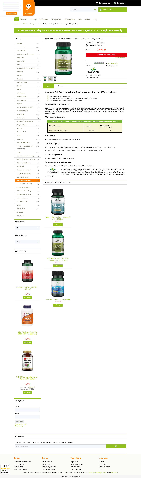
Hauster (19, 75)
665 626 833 (114, 472)
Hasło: (17, 413)
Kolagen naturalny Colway (25, 54)
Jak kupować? (46, 464)
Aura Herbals (21, 50)
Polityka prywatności (49, 467)
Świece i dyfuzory (22, 177)
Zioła (18, 205)
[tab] (48, 86)
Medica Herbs (21, 96)
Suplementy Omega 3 (24, 173)
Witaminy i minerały (24, 180)
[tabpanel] (84, 134)
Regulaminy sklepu (48, 469)
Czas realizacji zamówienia (22, 462)
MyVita (19, 103)
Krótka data (21, 208)
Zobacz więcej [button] (11, 13)
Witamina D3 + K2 (26, 184)
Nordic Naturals (22, 111)
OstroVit (20, 128)
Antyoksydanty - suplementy (26, 159)
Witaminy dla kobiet (23, 187)
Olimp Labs (21, 118)
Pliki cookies (103, 464)
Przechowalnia (75, 467)
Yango (19, 152)
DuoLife (19, 65)
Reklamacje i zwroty (20, 469)
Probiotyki (20, 166)
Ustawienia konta (76, 469)
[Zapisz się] (116, 446)
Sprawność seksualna (24, 170)
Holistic (19, 86)
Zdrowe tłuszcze (22, 198)
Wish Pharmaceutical (24, 142)
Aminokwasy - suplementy (25, 156)
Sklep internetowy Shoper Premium (70, 476)
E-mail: (17, 406)
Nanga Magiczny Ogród (24, 107)
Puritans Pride (21, 132)
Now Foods (20, 114)
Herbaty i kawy (22, 82)
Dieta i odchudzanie (23, 163)
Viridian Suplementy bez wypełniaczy (25, 147)
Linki (100, 469)
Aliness (19, 43)
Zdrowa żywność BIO (24, 194)
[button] (111, 63)
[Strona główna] (16, 19)
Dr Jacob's (20, 57)
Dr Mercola (20, 61)
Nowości (20, 212)
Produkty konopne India (25, 121)
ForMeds (20, 72)
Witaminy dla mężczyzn (24, 191)
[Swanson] (93, 70)
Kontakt (101, 462)
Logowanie (74, 462)
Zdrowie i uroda (22, 201)
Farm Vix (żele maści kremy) (26, 68)
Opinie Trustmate (104, 467)
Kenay (19, 89)
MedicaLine (21, 93)
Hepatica (20, 79)
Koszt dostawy (18, 467)
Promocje (20, 216)
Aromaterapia (21, 47)
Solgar (19, 135)
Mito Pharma (21, 100)
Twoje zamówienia (76, 464)
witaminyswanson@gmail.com (97, 472)
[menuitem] (23, 19)
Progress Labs (21, 125)
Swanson (20, 139)
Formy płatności (19, 464)
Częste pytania (47, 462)
